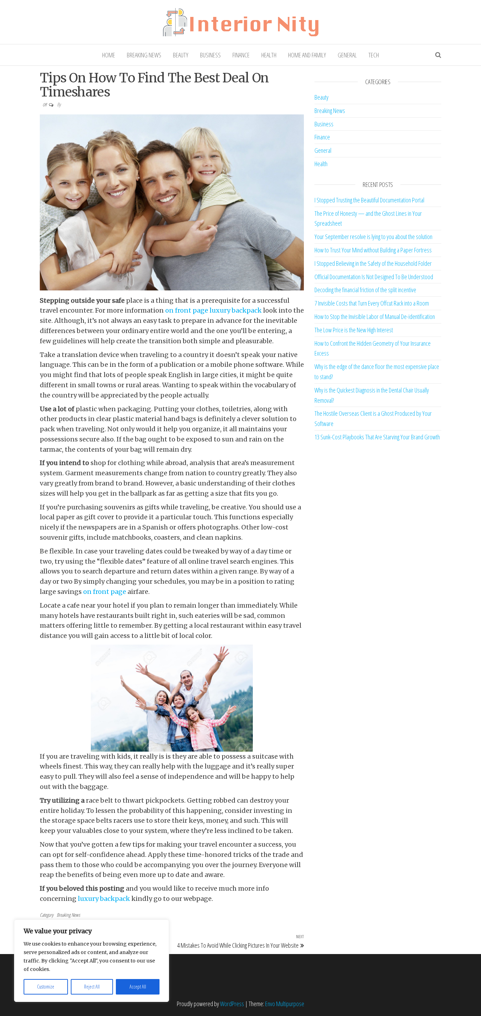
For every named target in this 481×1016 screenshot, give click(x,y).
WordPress (232, 1003)
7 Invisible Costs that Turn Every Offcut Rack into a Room (371, 303)
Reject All (92, 986)
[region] (91, 961)
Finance (241, 55)
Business (210, 55)
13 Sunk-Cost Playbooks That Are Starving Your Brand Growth (377, 437)
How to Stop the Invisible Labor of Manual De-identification (374, 316)
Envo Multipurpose (284, 1003)
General (347, 55)
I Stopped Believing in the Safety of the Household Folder (373, 263)
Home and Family (307, 55)
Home (108, 55)
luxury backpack (236, 310)
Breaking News (144, 55)
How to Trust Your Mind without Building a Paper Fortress (373, 250)
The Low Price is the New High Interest (353, 330)
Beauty (180, 55)
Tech (373, 55)
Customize (45, 986)
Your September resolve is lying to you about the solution (373, 236)
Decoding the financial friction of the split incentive (365, 290)
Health (268, 55)
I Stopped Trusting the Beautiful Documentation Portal (369, 200)
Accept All (138, 986)
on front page (186, 310)
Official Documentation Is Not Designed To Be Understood (373, 276)
